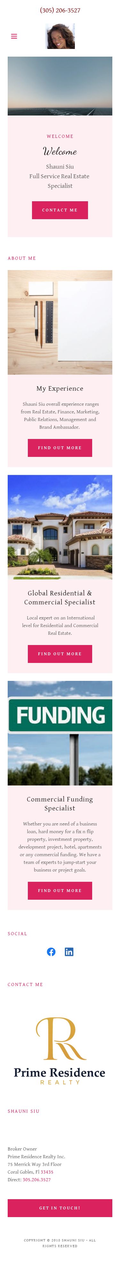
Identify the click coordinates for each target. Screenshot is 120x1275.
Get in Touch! (60, 1208)
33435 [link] (47, 1172)
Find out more (60, 447)
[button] (15, 36)
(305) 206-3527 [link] (60, 10)
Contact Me (60, 210)
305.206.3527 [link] (37, 1180)
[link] (60, 36)
